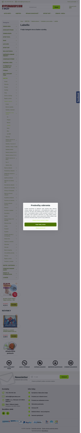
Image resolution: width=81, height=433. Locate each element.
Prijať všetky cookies (40, 224)
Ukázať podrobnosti (40, 228)
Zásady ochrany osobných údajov (41, 220)
